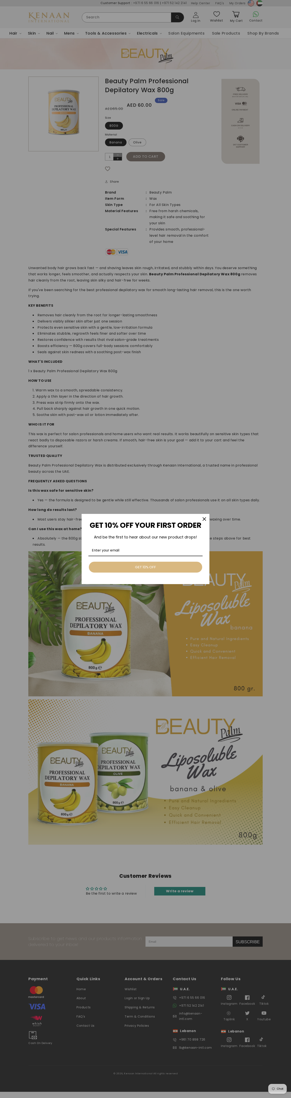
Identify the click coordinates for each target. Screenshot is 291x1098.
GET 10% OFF (145, 567)
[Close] (204, 519)
